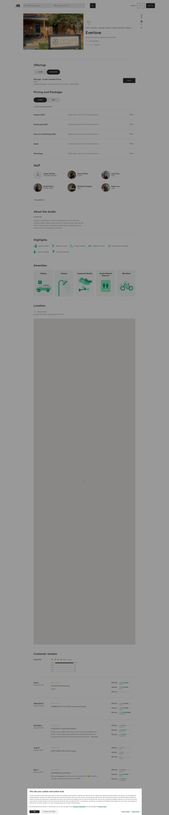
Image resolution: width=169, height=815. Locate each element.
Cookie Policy (136, 811)
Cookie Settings (49, 811)
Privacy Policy (102, 806)
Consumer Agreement (79, 806)
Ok (35, 811)
